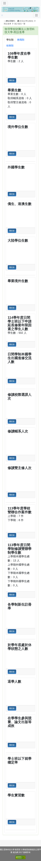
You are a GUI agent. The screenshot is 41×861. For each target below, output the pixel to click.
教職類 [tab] (20, 39)
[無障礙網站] (20, 857)
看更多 (12, 80)
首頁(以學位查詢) (26, 21)
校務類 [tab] (10, 45)
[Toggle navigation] (36, 15)
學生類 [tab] (10, 39)
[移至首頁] (20, 9)
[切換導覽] (4, 3)
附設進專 (7, 24)
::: (2, 15)
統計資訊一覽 (19, 24)
